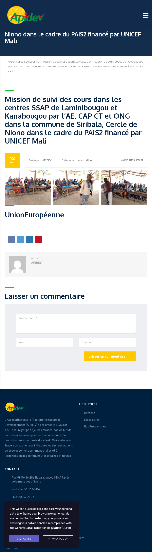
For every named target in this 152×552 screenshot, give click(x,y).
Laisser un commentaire (107, 356)
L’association (92, 420)
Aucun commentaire (132, 160)
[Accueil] (26, 15)
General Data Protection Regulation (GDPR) (43, 528)
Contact (89, 413)
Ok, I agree (24, 538)
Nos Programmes (95, 426)
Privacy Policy (58, 538)
